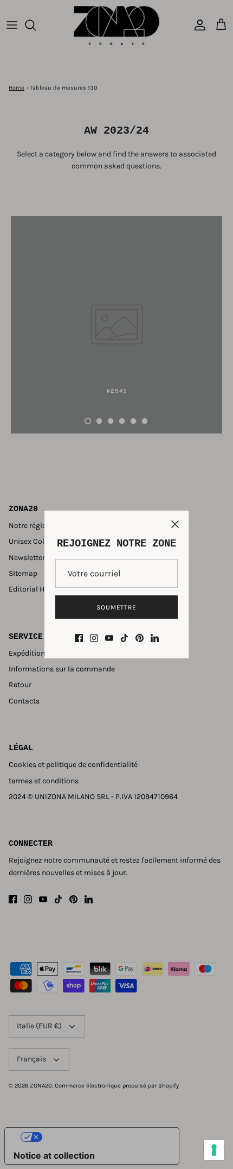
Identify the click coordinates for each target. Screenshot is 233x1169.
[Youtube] (109, 638)
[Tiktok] (124, 638)
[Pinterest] (139, 638)
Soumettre (116, 607)
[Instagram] (94, 638)
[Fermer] (175, 524)
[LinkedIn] (155, 638)
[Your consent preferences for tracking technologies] (214, 1150)
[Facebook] (79, 638)
